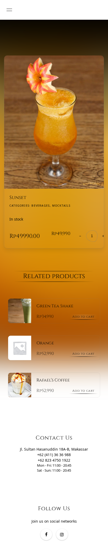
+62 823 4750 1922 (54, 460)
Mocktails (61, 205)
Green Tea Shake (54, 306)
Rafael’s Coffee (53, 380)
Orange (45, 343)
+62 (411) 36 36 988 (54, 454)
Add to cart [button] (83, 317)
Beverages (40, 205)
